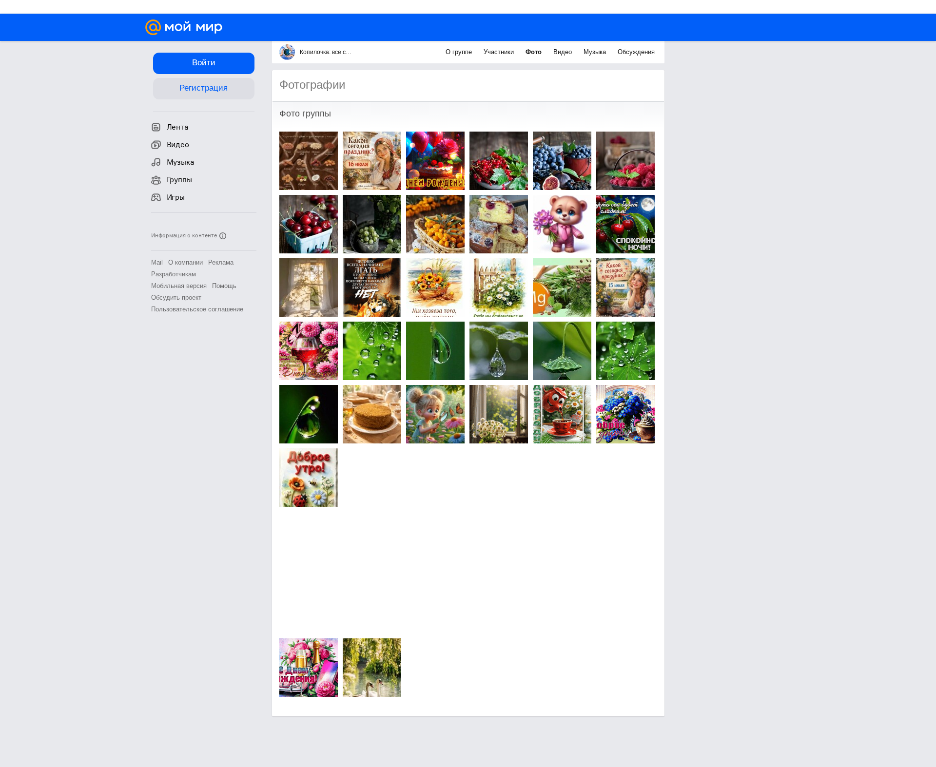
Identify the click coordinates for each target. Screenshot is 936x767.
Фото (535, 52)
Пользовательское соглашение (197, 309)
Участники (500, 52)
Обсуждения (636, 52)
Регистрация (203, 88)
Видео (563, 52)
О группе (460, 52)
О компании (185, 262)
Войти (203, 62)
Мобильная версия (179, 285)
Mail (157, 262)
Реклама (221, 262)
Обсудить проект (176, 297)
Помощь (224, 285)
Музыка (596, 52)
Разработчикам (173, 274)
